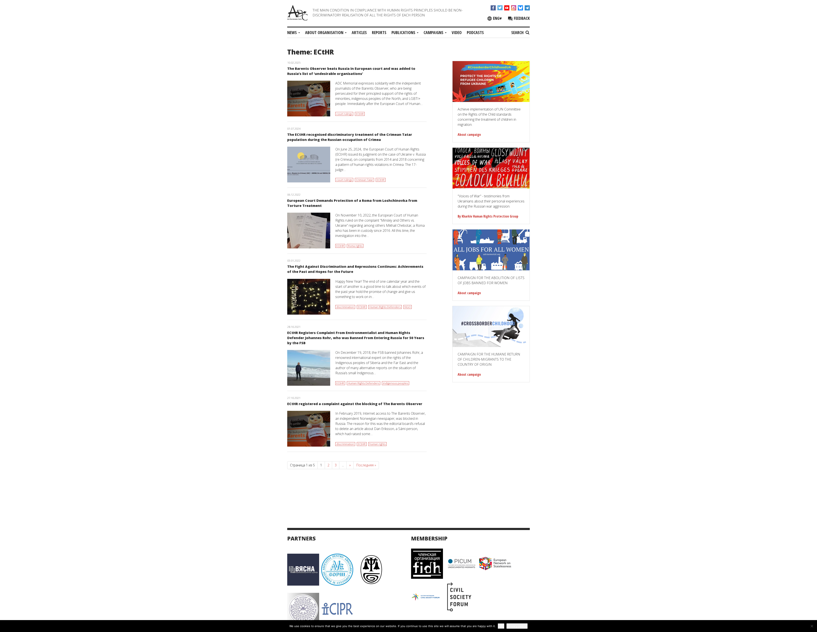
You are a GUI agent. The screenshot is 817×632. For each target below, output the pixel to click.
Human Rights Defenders (385, 307)
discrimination (345, 307)
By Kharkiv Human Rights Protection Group (488, 216)
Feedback (521, 18)
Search (518, 32)
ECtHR (360, 114)
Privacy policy (517, 626)
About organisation (324, 32)
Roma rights (355, 246)
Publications (403, 32)
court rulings (344, 114)
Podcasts (475, 32)
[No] (812, 626)
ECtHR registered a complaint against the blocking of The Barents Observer (354, 403)
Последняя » (366, 465)
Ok (501, 626)
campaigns (434, 32)
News (292, 32)
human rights (377, 444)
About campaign (469, 134)
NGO (407, 307)
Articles (359, 32)
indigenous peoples (395, 383)
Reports (379, 32)
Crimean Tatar (364, 180)
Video (457, 32)
